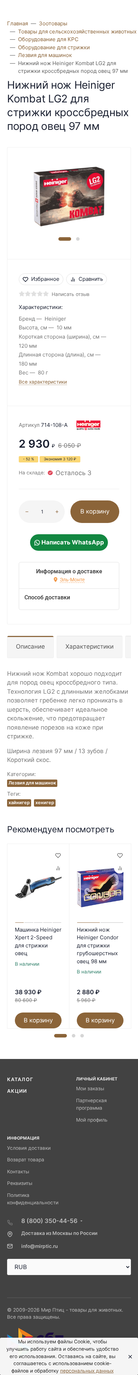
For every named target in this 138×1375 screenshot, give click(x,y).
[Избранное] (57, 855)
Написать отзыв (71, 294)
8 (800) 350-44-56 (49, 1220)
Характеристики (89, 646)
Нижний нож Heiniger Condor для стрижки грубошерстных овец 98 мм (98, 945)
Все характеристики (43, 382)
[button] (65, 238)
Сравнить (91, 279)
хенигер (44, 802)
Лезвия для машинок (32, 783)
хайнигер (19, 802)
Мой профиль (92, 1120)
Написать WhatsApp (72, 542)
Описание (30, 646)
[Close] (128, 1356)
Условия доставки (29, 1148)
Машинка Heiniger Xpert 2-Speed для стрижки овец (38, 941)
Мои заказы (90, 1088)
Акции (17, 1091)
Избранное (45, 279)
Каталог (20, 1079)
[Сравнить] (57, 867)
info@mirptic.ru (39, 1246)
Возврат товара (25, 1159)
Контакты (18, 1171)
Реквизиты (19, 1183)
